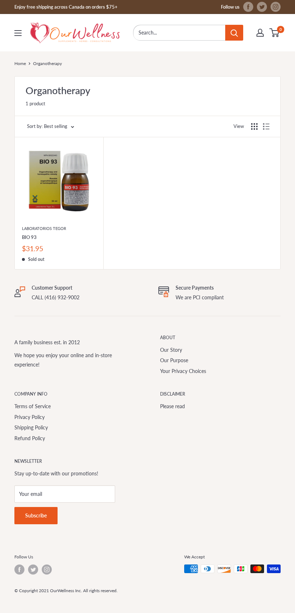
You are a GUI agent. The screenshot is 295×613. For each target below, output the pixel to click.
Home (20, 63)
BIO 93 (29, 237)
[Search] (234, 33)
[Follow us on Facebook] (248, 7)
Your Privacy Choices (183, 371)
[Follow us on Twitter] (262, 7)
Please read (172, 406)
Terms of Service (32, 406)
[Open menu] (18, 33)
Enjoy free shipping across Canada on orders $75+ (66, 7)
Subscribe (36, 515)
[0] (274, 32)
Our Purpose (174, 360)
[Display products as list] (266, 126)
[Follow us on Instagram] (276, 7)
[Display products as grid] (254, 126)
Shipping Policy (31, 427)
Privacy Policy (29, 417)
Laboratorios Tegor (44, 228)
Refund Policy (29, 438)
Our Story (171, 350)
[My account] (260, 33)
